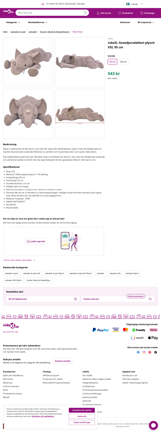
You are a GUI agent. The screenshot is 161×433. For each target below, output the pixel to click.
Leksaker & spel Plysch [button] (54, 273)
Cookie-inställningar (92, 393)
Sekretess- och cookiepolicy (43, 416)
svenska (134, 4)
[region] (50, 417)
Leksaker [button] (100, 273)
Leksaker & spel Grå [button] (31, 273)
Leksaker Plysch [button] (132, 273)
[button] (63, 4)
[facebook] (138, 352)
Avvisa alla (81, 416)
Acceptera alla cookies (81, 410)
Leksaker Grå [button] (115, 273)
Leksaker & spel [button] (11, 273)
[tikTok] (155, 352)
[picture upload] (69, 241)
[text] (114, 74)
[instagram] (144, 352)
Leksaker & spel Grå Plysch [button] (80, 273)
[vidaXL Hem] (8, 11)
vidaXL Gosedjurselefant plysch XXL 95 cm (131, 45)
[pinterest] (150, 352)
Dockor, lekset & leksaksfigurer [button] (39, 280)
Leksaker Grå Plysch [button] (13, 280)
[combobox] (52, 13)
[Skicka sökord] (85, 13)
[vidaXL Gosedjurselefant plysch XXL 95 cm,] (28, 62)
